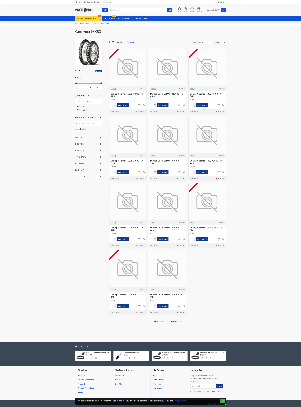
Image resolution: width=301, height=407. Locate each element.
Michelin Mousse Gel (132, 352)
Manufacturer (84, 23)
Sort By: (195, 42)
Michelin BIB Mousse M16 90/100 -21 (174, 352)
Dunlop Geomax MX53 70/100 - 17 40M (206, 162)
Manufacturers (84, 117)
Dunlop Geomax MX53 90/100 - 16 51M (166, 296)
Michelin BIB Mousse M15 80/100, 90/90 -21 (98, 352)
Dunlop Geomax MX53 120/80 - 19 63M (127, 162)
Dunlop (95, 23)
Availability (82, 96)
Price (78, 78)
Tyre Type (80, 157)
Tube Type (80, 176)
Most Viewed (81, 346)
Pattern (80, 170)
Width (78, 137)
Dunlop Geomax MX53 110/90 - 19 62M (206, 95)
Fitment (79, 163)
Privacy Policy (180, 401)
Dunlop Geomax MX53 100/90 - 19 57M (127, 95)
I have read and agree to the (206, 391)
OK (223, 401)
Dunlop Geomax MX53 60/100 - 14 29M (166, 162)
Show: (218, 42)
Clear (99, 71)
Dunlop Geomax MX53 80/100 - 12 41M (166, 229)
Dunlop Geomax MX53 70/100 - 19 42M (127, 229)
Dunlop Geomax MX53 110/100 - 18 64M (166, 95)
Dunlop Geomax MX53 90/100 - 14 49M (127, 296)
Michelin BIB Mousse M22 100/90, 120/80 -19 (212, 352)
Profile (79, 144)
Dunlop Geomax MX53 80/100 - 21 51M (206, 229)
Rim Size (79, 150)
